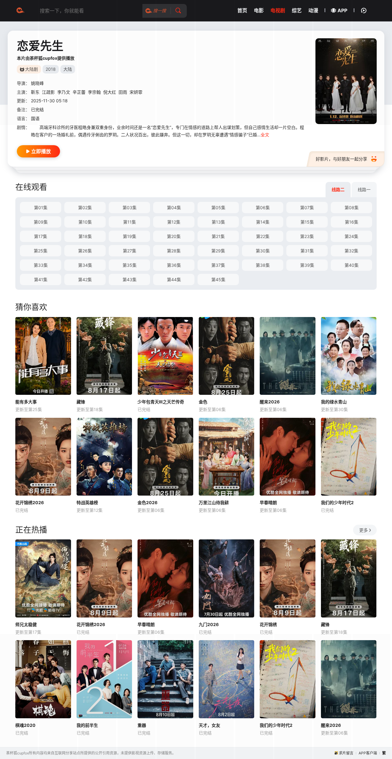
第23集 (307, 236)
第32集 (351, 250)
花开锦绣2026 (29, 502)
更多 (363, 530)
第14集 (263, 222)
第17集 (40, 236)
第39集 (307, 265)
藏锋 (81, 401)
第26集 (85, 250)
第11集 (129, 222)
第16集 (351, 222)
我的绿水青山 (334, 401)
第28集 (174, 250)
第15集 (307, 222)
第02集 (85, 207)
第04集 (174, 207)
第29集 (218, 250)
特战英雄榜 (87, 502)
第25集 (40, 250)
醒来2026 (270, 401)
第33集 (41, 265)
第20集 (174, 236)
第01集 (40, 207)
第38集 (263, 265)
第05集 (218, 207)
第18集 (85, 236)
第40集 (352, 265)
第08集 (352, 207)
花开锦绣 (268, 624)
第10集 (85, 222)
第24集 (351, 236)
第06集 (263, 207)
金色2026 (147, 502)
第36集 (174, 265)
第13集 (218, 222)
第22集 (263, 236)
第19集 (129, 236)
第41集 (40, 279)
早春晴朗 (268, 502)
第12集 (173, 222)
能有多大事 (26, 401)
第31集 (307, 250)
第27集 (129, 250)
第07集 (307, 207)
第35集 (130, 265)
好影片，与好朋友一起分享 (341, 158)
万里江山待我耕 (214, 502)
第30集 (263, 250)
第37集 (218, 265)
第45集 (218, 279)
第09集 (41, 222)
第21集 (218, 236)
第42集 (85, 279)
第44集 (174, 279)
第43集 (130, 279)
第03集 (130, 207)
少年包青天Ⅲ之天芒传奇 (161, 401)
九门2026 (209, 624)
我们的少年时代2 (337, 502)
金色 (203, 401)
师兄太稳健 (26, 624)
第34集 (85, 265)
